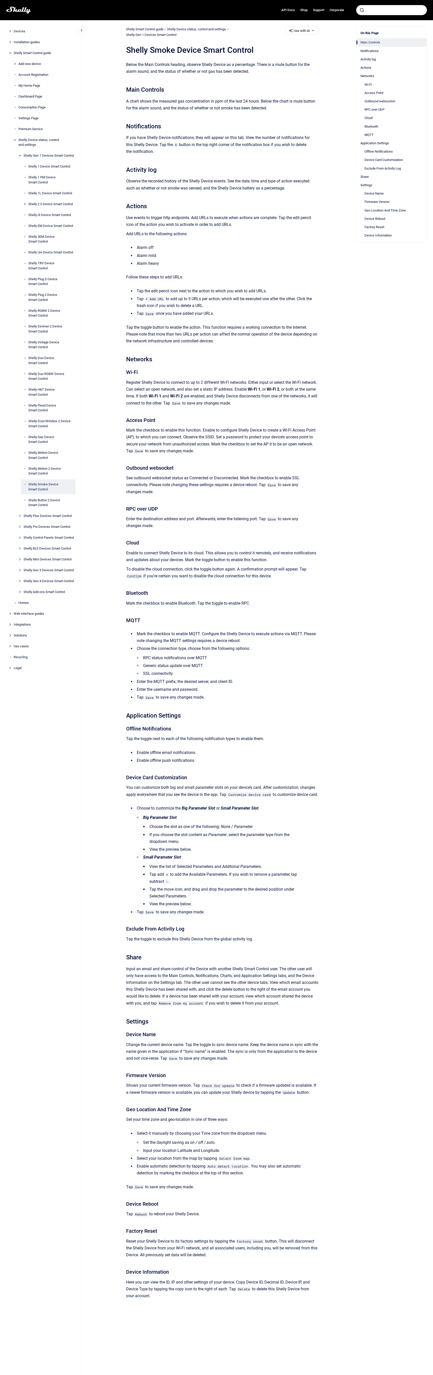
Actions (365, 67)
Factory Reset (374, 227)
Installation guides (27, 42)
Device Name (374, 193)
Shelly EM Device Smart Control (50, 226)
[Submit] (362, 10)
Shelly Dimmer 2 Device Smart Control (45, 328)
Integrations (22, 624)
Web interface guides (29, 613)
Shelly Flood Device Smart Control (42, 408)
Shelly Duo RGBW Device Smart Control (46, 376)
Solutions (20, 635)
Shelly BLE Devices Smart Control (47, 548)
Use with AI (302, 31)
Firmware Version (377, 202)
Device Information (378, 235)
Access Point (373, 92)
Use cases (21, 646)
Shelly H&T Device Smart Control (41, 392)
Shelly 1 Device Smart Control (49, 166)
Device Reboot (374, 219)
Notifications (369, 51)
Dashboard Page (30, 96)
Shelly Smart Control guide (32, 53)
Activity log (368, 59)
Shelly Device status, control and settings (38, 142)
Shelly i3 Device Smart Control (49, 215)
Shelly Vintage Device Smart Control (43, 344)
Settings (366, 185)
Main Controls (370, 42)
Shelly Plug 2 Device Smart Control (42, 297)
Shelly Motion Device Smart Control (43, 455)
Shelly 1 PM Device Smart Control (42, 179)
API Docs (288, 10)
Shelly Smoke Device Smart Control (43, 486)
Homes (23, 603)
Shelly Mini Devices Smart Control (48, 559)
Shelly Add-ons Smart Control (44, 592)
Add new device (29, 64)
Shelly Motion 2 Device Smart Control (44, 471)
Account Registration (33, 75)
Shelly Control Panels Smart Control (49, 537)
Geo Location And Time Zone (385, 210)
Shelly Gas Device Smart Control (41, 439)
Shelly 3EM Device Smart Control (41, 239)
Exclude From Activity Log (382, 168)
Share (364, 177)
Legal (17, 668)
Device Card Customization (383, 160)
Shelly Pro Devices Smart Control (47, 527)
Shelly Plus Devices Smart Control (48, 516)
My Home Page (29, 85)
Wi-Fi (368, 84)
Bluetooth (371, 126)
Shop (304, 10)
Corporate (337, 10)
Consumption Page (31, 107)
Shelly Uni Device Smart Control (50, 252)
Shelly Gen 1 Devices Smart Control (49, 155)
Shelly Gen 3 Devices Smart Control (49, 570)
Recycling (21, 657)
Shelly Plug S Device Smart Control (42, 281)
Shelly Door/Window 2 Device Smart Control (49, 423)
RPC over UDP (374, 109)
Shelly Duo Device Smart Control (41, 360)
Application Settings (374, 143)
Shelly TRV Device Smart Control (41, 265)
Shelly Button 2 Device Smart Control (44, 502)
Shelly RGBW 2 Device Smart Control (44, 313)
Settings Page (28, 118)
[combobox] (391, 10)
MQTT (369, 135)
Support (318, 10)
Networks (367, 76)
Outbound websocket (379, 101)
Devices (19, 31)
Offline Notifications (378, 151)
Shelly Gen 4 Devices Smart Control (49, 581)
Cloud (368, 118)
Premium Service (30, 129)
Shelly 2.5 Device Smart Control (50, 204)
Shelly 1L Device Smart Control (50, 193)
